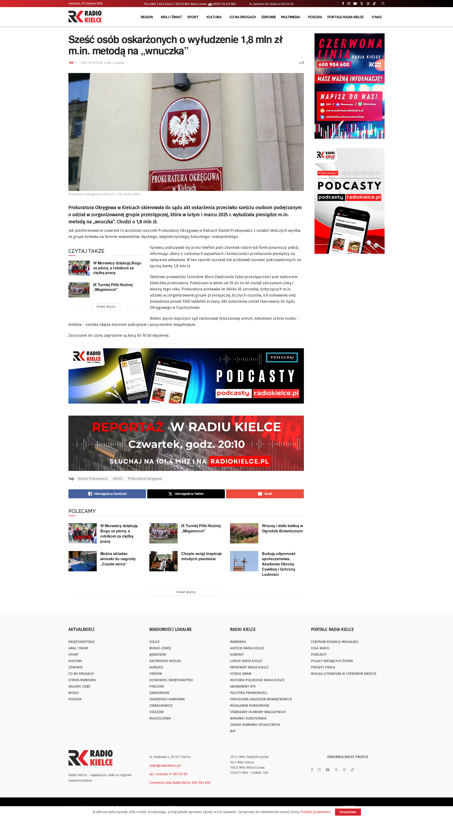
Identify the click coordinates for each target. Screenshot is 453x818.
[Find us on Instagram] (348, 3)
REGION (147, 17)
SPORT (193, 17)
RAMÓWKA (238, 642)
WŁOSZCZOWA (160, 718)
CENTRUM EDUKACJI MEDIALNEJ (334, 642)
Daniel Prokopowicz (93, 478)
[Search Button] (383, 3)
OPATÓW (155, 674)
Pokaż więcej (106, 306)
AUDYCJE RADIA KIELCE (247, 648)
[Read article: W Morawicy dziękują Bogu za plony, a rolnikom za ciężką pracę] (79, 268)
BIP (232, 731)
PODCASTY (319, 655)
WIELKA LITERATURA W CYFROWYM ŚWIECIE (344, 674)
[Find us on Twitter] (361, 3)
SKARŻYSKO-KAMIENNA (167, 699)
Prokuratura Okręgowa (145, 478)
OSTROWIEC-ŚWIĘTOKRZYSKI (171, 680)
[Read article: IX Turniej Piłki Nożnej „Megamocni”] (79, 289)
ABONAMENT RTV (243, 687)
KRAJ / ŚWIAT (171, 17)
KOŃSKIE (156, 667)
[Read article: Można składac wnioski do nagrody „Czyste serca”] (82, 561)
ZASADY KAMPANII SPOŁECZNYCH (255, 725)
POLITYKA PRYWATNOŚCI (248, 693)
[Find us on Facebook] (343, 3)
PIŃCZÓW (156, 687)
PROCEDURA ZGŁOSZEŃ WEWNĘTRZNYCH (261, 699)
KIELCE (118, 478)
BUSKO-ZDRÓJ (160, 648)
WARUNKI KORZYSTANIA (248, 718)
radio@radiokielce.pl (165, 766)
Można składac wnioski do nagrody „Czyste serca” (118, 559)
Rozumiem (348, 812)
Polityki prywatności (316, 812)
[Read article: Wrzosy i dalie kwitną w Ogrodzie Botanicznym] (244, 533)
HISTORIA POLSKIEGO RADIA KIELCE (257, 680)
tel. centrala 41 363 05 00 (168, 774)
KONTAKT (237, 655)
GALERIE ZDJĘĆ (79, 687)
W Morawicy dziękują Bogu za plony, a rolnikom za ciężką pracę (117, 267)
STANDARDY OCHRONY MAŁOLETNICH (257, 712)
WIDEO (73, 693)
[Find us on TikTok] (374, 3)
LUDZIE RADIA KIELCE (246, 661)
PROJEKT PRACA (323, 667)
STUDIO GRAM (240, 674)
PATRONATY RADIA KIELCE (249, 667)
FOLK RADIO (320, 648)
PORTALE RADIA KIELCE (345, 17)
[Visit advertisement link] (350, 86)
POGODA (315, 17)
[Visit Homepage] (86, 17)
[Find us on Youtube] (355, 3)
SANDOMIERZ (159, 693)
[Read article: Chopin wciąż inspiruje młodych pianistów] (163, 561)
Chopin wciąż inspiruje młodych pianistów (201, 556)
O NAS (377, 17)
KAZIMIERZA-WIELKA (165, 661)
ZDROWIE (268, 17)
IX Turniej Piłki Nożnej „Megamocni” (113, 287)
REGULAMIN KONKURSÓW (249, 706)
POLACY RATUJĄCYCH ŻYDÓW (332, 661)
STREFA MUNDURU (82, 680)
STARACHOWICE (161, 706)
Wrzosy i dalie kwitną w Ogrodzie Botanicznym (282, 528)
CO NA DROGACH (243, 17)
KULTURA (214, 17)
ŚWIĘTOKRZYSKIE (81, 642)
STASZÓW (156, 712)
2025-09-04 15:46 (92, 63)
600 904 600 (201, 783)
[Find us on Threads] (368, 3)
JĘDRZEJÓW (157, 655)
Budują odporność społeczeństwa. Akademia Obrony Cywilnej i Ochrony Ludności (279, 564)
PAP (71, 63)
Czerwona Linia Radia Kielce (170, 783)
